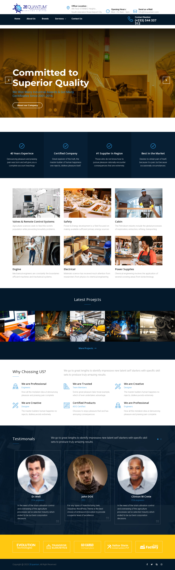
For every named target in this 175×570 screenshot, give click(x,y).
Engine (17, 269)
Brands (45, 18)
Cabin (118, 221)
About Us (31, 18)
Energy (93, 335)
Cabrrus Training (87, 332)
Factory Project (122, 332)
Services (59, 18)
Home (17, 18)
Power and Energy (17, 335)
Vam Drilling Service (17, 330)
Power (128, 335)
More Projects (86, 348)
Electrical (69, 269)
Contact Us (76, 18)
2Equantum (34, 564)
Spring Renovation (157, 326)
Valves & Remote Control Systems (33, 221)
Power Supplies (124, 269)
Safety (68, 221)
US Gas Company (52, 328)
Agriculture (46, 331)
